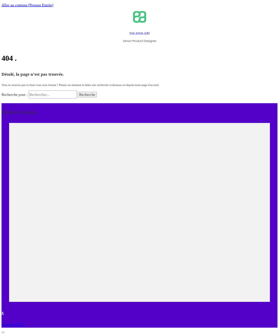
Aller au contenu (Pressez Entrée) (27, 5)
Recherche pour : (15, 94)
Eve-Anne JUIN (140, 33)
